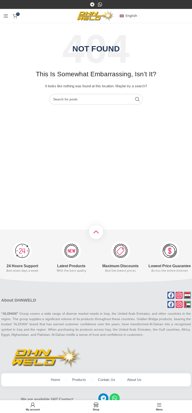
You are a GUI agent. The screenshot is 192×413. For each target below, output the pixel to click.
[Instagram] (100, 4)
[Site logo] (96, 16)
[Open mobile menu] (6, 16)
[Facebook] (92, 4)
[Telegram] (103, 398)
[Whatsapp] (115, 398)
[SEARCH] (137, 99)
